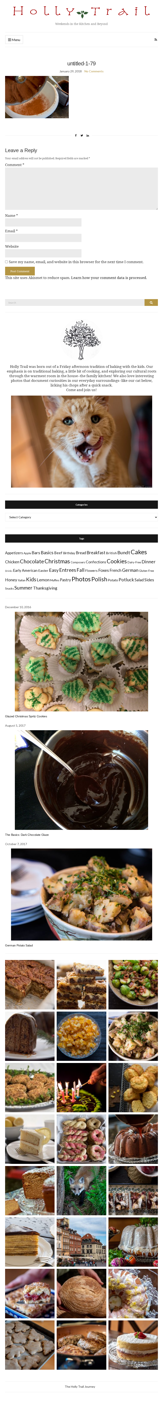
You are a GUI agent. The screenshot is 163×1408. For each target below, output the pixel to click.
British (111, 553)
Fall (80, 570)
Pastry (65, 580)
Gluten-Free (146, 570)
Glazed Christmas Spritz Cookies (26, 716)
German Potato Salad (19, 945)
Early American (25, 570)
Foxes (103, 570)
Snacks (9, 588)
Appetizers (14, 553)
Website (12, 246)
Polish (99, 579)
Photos (81, 579)
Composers (78, 562)
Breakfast (96, 552)
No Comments (94, 71)
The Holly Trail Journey (80, 1386)
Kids (31, 579)
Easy (54, 570)
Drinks (8, 570)
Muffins (54, 580)
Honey (11, 579)
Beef (58, 553)
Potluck (126, 579)
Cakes (139, 552)
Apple (27, 553)
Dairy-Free (134, 562)
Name (11, 215)
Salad (139, 580)
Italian (21, 580)
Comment (14, 164)
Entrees (67, 570)
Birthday (69, 553)
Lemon (43, 579)
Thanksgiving (45, 588)
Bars (36, 552)
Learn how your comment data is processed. (109, 277)
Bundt (123, 552)
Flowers (91, 570)
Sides (149, 579)
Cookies (117, 561)
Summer (23, 588)
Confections (96, 562)
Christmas (57, 561)
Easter (43, 570)
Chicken (12, 561)
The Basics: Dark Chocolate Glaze (27, 834)
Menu (15, 40)
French (115, 570)
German (130, 570)
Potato (113, 580)
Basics (47, 552)
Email (11, 231)
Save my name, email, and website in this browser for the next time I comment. (76, 262)
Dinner (149, 561)
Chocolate (32, 561)
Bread (81, 552)
